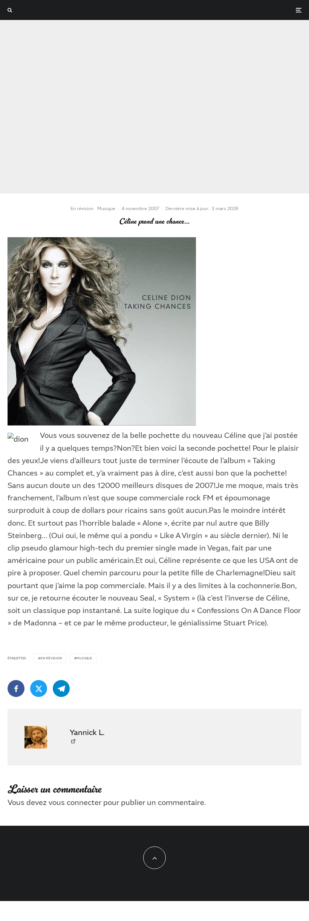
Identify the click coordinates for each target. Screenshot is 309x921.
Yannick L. (87, 732)
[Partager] (16, 688)
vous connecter (75, 802)
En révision (81, 208)
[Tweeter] (38, 688)
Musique (106, 208)
